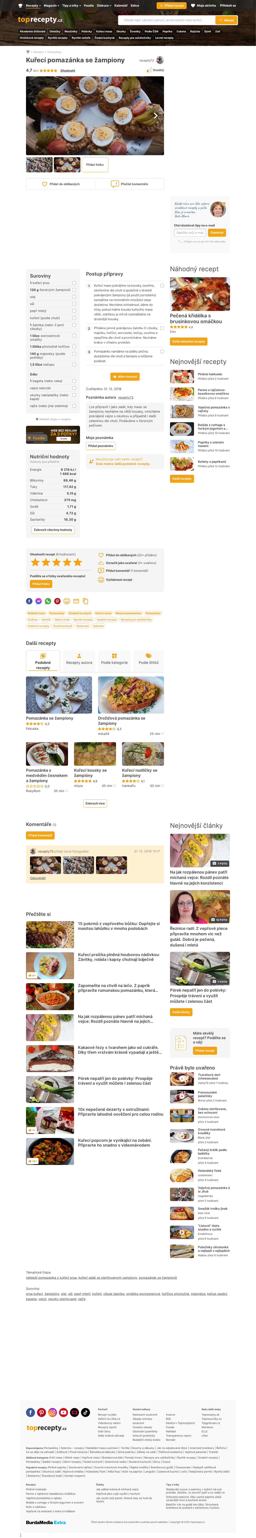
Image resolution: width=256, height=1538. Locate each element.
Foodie (170, 1427)
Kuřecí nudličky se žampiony (139, 773)
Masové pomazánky (128, 613)
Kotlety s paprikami (212, 462)
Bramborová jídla (112, 1457)
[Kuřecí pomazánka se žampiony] (45, 865)
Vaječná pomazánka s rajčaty (214, 409)
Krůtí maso (56, 1457)
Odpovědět (38, 878)
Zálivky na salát (146, 1452)
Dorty (156, 1461)
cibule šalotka (113, 1294)
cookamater (205, 1175)
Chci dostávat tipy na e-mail (194, 225)
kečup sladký (217, 1294)
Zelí (217, 31)
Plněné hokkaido (210, 374)
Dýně (207, 31)
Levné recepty (164, 37)
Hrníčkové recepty (32, 37)
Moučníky (71, 31)
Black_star (204, 1137)
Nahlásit (171, 1431)
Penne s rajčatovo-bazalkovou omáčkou (213, 391)
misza (78, 786)
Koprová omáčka (73, 1471)
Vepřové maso (91, 1457)
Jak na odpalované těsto (172, 1448)
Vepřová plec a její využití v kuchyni (118, 1493)
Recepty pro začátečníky (135, 37)
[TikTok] (85, 1412)
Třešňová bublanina (170, 1452)
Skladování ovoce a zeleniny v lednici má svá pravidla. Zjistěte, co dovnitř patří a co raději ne (195, 1491)
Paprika (167, 31)
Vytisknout (67, 601)
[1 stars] (35, 562)
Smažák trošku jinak (213, 1208)
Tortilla (125, 1448)
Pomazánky (54, 52)
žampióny (52, 1294)
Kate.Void (204, 1213)
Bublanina (34, 1475)
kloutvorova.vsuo (208, 1117)
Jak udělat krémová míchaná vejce (117, 1489)
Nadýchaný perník (200, 1471)
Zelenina (98, 626)
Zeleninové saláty (116, 1461)
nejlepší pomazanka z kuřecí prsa (51, 1278)
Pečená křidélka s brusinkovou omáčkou (196, 318)
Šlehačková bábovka (102, 1452)
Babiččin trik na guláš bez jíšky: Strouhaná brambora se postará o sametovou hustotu (192, 1506)
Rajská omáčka (139, 1467)
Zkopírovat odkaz (85, 601)
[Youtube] (63, 1412)
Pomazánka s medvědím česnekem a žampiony (47, 775)
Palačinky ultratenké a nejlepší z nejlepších (214, 1249)
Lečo (184, 1471)
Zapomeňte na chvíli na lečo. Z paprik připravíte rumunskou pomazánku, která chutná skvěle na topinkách (116, 990)
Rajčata (195, 31)
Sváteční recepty (38, 626)
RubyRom (33, 791)
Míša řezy (114, 1471)
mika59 (103, 734)
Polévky (87, 31)
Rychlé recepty (58, 37)
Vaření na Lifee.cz (109, 1418)
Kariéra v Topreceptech (180, 1423)
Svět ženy (104, 1431)
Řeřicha (221, 1448)
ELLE (205, 1431)
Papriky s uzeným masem (211, 444)
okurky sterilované (62, 1299)
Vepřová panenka (195, 1452)
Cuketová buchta (168, 1471)
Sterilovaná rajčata (80, 1467)
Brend (201, 1100)
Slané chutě (62, 619)
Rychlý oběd (221, 1471)
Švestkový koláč (52, 1475)
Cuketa (181, 31)
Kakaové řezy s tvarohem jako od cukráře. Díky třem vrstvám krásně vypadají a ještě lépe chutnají (118, 1052)
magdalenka (205, 1195)
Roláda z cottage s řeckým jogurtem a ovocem (211, 428)
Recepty (39, 52)
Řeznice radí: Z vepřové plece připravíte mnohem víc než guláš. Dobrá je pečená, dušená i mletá (199, 936)
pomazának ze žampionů (158, 1278)
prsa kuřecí (34, 1294)
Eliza (173, 331)
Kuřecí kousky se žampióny (90, 773)
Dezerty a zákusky (143, 1448)
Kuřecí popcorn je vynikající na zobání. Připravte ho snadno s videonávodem (115, 1143)
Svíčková (61, 1452)
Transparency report (178, 1435)
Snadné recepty (107, 619)
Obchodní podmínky (145, 1431)
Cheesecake (183, 1467)
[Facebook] (30, 1412)
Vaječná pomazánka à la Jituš (214, 1189)
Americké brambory (202, 1448)
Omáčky (55, 31)
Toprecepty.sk (210, 1414)
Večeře (46, 619)
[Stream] (74, 1412)
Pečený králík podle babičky (212, 1151)
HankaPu (128, 786)
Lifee (205, 1435)
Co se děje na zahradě (40, 1452)
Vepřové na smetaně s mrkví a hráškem (50, 1511)
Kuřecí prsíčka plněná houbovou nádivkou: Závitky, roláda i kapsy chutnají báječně (119, 957)
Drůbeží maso (36, 613)
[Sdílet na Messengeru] (38, 601)
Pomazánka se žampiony (49, 718)
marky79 (203, 1082)
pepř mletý (82, 1294)
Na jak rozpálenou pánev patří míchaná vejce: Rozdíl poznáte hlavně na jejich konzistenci (115, 1021)
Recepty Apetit (107, 1427)
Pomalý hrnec (133, 1457)
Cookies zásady (142, 1427)
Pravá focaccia (78, 1452)
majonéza (198, 1294)
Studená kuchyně (80, 613)
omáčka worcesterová (143, 1294)
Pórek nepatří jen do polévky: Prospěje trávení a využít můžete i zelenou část (115, 1081)
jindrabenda (205, 1158)
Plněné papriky (57, 1467)
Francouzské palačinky (207, 1094)
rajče (81, 1299)
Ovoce (166, 1461)
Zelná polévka (126, 1452)
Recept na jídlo (107, 1414)
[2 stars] (46, 562)
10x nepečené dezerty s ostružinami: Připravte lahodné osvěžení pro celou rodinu (120, 1112)
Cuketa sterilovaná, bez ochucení (212, 1110)
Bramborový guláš (162, 1467)
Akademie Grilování (32, 31)
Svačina (32, 619)
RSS (168, 1418)
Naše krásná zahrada (111, 1435)
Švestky (135, 31)
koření (97, 1294)
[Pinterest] (41, 1412)
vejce (42, 1299)
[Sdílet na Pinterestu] (57, 601)
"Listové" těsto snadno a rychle (209, 1227)
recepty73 (146, 60)
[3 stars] (56, 562)
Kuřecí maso (104, 31)
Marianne (207, 1427)
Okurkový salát (51, 1471)
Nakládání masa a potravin (102, 1448)
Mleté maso (72, 1457)
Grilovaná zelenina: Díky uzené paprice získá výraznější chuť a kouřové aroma (193, 1498)
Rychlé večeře (81, 37)
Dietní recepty (72, 1461)
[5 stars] (77, 562)
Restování (83, 626)
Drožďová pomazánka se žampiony (121, 721)
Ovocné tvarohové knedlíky (211, 1131)
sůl (70, 1294)
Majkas (202, 1255)
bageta (31, 1299)
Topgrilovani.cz (211, 1423)
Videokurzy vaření (109, 1423)
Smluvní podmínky (144, 1435)
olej (63, 1294)
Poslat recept (76, 601)
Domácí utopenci (74, 1475)
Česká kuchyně (105, 37)
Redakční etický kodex (146, 1439)
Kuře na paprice (132, 1471)
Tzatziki (213, 1452)
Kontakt (170, 1439)
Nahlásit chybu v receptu (55, 419)
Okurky (121, 31)
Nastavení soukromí (145, 1414)
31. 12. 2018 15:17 (147, 851)
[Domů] (28, 52)
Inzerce (170, 1414)
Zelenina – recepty (72, 1448)
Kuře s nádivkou (36, 1506)
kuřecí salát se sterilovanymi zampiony (107, 1278)
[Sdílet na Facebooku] (29, 601)
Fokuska (32, 729)
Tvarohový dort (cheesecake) (209, 1076)
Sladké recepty (51, 1461)
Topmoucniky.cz (212, 1418)
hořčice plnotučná (175, 1294)
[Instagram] (52, 1412)
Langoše (149, 1471)
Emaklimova (205, 1233)
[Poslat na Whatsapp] (48, 601)
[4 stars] (67, 562)
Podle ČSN (151, 31)
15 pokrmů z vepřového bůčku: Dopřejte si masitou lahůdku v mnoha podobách (119, 926)
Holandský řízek (209, 1171)
